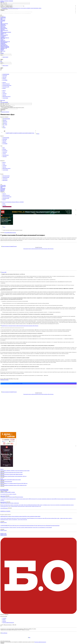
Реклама (4, 619)
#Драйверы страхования (4, 47)
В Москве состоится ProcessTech (6, 481)
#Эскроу (1, 39)
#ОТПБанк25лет (3, 44)
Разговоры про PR (6, 86)
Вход (1, 61)
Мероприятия (5, 180)
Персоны (4, 82)
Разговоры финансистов (7, 85)
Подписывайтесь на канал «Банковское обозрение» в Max (12, 383)
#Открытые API (3, 33)
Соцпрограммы (5, 169)
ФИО (1, 2)
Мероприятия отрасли (6, 96)
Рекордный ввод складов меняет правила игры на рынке (10, 479)
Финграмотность (6, 155)
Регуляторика (5, 150)
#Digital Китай (3, 186)
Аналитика (4, 93)
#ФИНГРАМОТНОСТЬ (4, 37)
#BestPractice (2, 190)
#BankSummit (2, 40)
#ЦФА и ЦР (2, 38)
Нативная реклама (6, 177)
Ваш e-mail (2, 104)
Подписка (2, 1)
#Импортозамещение (4, 23)
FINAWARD (5, 75)
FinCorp (5, 232)
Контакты (4, 621)
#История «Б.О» (3, 25)
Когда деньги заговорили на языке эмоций (32, 516)
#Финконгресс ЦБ (3, 48)
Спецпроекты (5, 178)
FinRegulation (9, 232)
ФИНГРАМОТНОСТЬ (4, 516)
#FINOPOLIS (2, 43)
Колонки (4, 88)
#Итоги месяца (3, 27)
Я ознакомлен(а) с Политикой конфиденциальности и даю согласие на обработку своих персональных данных (21, 8)
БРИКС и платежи (11, 492)
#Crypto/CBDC (3, 185)
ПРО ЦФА (4, 77)
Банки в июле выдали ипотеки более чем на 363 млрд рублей (11, 472)
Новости (4, 90)
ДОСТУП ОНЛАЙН (4, 102)
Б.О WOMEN (5, 80)
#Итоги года (2, 26)
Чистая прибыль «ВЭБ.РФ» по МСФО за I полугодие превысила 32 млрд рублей (14, 470)
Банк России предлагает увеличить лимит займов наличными (11, 474)
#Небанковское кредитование (5, 32)
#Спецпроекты (3, 35)
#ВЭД (1, 21)
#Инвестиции (2, 24)
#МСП (1, 31)
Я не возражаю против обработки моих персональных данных (13, 107)
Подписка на (3, 6)
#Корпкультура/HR (3, 28)
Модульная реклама (6, 175)
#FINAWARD (2, 19)
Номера (4, 203)
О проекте (4, 618)
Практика (4, 166)
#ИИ (1, 22)
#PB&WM (2, 49)
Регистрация (2, 100)
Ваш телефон (3, 105)
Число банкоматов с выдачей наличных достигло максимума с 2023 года (13, 476)
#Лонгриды (2, 29)
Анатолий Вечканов (4, 508)
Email (1, 3)
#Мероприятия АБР (3, 45)
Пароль (2, 55)
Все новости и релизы (4, 489)
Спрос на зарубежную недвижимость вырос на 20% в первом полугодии (13, 485)
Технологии (5, 152)
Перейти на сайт (3, 533)
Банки (4, 147)
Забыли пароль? (5, 65)
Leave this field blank (4, 9)
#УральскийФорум (3, 42)
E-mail (1, 62)
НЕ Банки (4, 149)
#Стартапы (2, 36)
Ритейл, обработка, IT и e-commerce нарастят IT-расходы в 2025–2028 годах (13, 483)
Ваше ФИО (2, 103)
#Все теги (2, 191)
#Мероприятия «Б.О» (4, 30)
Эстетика (4, 153)
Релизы (4, 92)
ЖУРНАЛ (4, 78)
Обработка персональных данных (6, 7)
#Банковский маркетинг (4, 46)
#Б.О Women (2, 20)
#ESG (1, 18)
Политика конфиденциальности (8, 622)
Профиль (2, 53)
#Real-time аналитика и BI (5, 41)
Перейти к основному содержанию (6, 0)
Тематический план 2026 (7, 206)
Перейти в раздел (3, 522)
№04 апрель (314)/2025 (4, 379)
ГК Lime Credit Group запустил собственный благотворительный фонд (47, 525)
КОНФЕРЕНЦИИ (6, 74)
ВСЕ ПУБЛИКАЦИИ (4, 490)
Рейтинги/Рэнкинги (6, 83)
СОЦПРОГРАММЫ (4, 525)
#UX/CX (2, 50)
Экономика (5, 156)
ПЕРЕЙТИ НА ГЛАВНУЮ (5, 511)
